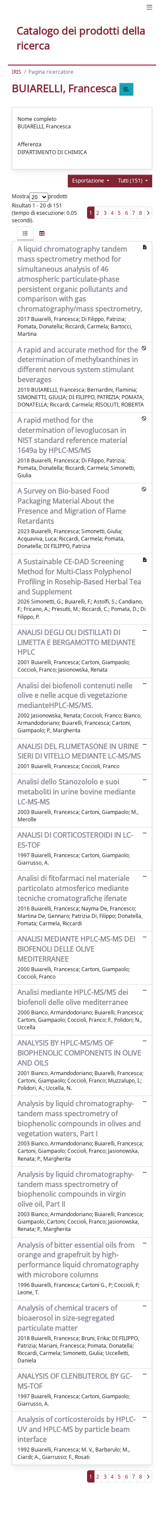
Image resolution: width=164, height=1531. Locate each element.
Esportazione (88, 180)
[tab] (25, 233)
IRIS (16, 72)
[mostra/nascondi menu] (149, 7)
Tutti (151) (131, 180)
